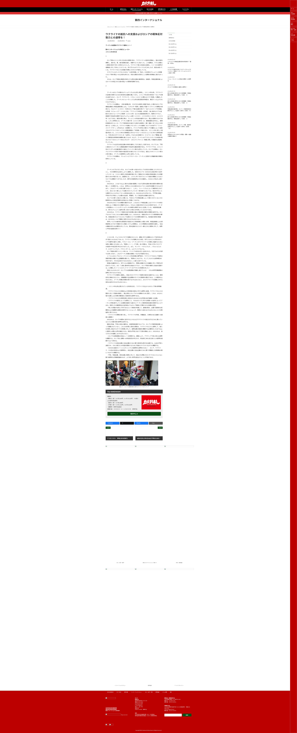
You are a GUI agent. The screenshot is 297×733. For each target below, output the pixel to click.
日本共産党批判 (110, 692)
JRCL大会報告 (293, 13)
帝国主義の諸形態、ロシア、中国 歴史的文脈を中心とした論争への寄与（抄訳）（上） (179, 126)
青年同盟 (126, 692)
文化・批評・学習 (149, 692)
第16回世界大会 (172, 50)
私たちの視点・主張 (293, 29)
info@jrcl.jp (140, 705)
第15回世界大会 (172, 47)
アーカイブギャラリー (179, 685)
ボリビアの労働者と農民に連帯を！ (177, 87)
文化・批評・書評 (120, 562)
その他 (170, 34)
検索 (187, 715)
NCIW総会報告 (293, 18)
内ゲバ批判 (119, 692)
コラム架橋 (164, 692)
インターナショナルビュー (120, 685)
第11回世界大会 (172, 44)
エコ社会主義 (293, 34)
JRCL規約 (292, 24)
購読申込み (134, 414)
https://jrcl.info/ (124, 714)
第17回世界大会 (172, 53)
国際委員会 (171, 37)
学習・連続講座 (179, 562)
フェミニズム (292, 39)
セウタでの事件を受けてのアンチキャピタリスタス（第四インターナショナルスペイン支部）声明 (179, 71)
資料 (171, 692)
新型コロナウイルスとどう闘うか (150, 562)
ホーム (292, 8)
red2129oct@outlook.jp (169, 709)
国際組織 (150, 685)
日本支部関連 (172, 41)
